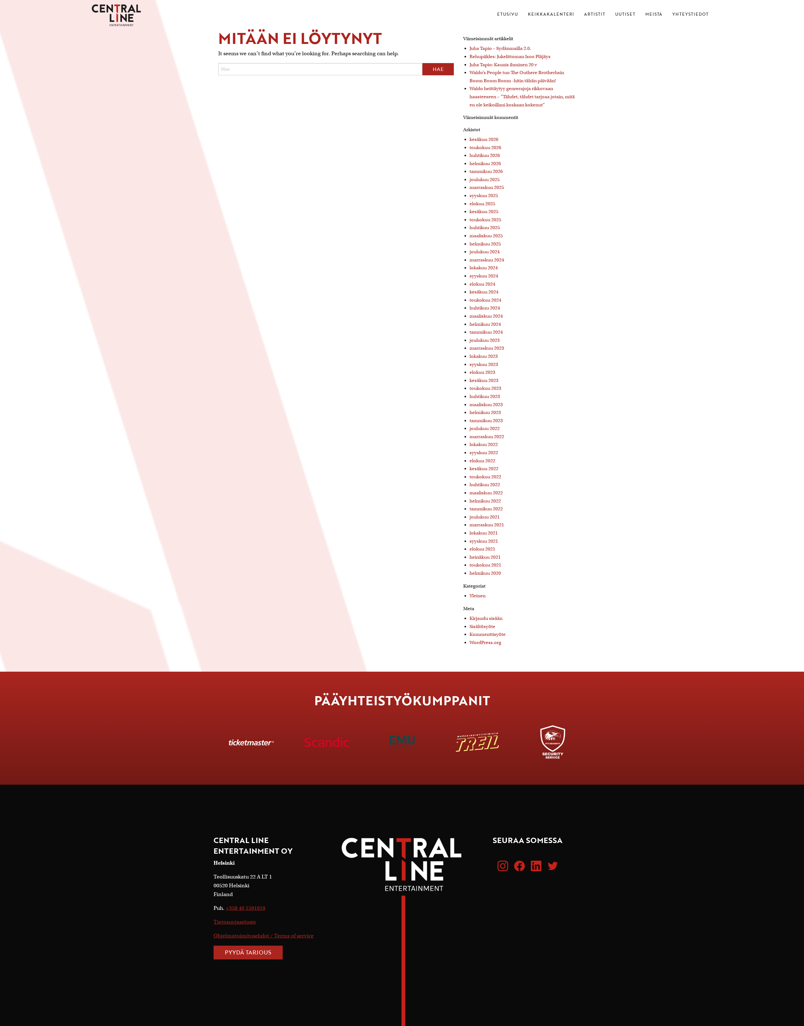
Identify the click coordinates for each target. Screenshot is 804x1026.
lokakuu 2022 (484, 444)
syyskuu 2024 (484, 276)
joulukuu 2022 (485, 428)
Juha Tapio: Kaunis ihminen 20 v (503, 64)
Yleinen (478, 596)
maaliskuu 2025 (486, 236)
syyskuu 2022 (484, 452)
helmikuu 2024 (485, 324)
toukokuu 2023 (485, 388)
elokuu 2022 (482, 461)
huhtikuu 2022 (485, 484)
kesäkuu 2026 (484, 139)
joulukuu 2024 (485, 252)
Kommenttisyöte (488, 634)
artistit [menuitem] (594, 14)
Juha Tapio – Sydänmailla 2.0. (500, 48)
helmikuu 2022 (485, 501)
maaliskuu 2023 (486, 404)
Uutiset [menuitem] (625, 14)
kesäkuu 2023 (484, 380)
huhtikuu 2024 (485, 308)
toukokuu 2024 (485, 300)
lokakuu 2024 (484, 268)
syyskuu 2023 (484, 364)
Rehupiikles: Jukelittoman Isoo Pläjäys (510, 56)
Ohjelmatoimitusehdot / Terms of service (264, 935)
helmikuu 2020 (485, 573)
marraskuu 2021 (487, 525)
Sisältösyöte (482, 626)
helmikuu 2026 (485, 163)
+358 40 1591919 (245, 908)
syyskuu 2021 (484, 541)
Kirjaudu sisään (486, 618)
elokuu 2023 (482, 372)
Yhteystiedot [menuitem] (690, 14)
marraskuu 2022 (487, 436)
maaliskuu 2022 (486, 493)
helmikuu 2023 (485, 412)
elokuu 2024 (482, 284)
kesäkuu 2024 (484, 292)
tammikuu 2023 (486, 420)
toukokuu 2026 (485, 147)
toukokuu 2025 (485, 220)
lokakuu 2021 (484, 533)
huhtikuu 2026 (485, 155)
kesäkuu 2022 (484, 468)
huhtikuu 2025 (485, 227)
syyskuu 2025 (484, 195)
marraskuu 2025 (487, 187)
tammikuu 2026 (486, 171)
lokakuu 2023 (484, 356)
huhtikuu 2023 (485, 396)
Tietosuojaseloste (235, 922)
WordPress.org (485, 642)
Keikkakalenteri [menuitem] (551, 14)
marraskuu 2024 (487, 260)
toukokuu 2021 (485, 565)
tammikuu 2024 (486, 332)
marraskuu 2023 (487, 348)
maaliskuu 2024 (486, 316)
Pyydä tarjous (248, 952)
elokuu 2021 (482, 549)
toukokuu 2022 (485, 477)
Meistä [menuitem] (653, 14)
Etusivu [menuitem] (507, 14)
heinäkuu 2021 (485, 557)
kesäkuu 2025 (484, 211)
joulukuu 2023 (485, 340)
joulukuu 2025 (485, 179)
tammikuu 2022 (486, 509)
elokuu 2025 (482, 204)
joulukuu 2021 (485, 517)
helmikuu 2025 (485, 244)
